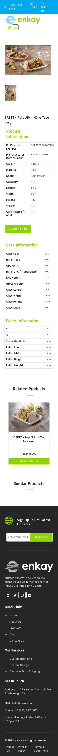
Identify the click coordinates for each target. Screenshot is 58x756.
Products (15, 628)
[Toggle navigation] (15, 27)
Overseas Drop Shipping (25, 671)
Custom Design (19, 665)
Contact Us (16, 640)
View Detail (30, 461)
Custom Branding (20, 658)
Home (13, 615)
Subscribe (41, 537)
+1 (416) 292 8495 (26, 710)
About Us (15, 621)
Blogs (13, 634)
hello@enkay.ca (22, 703)
